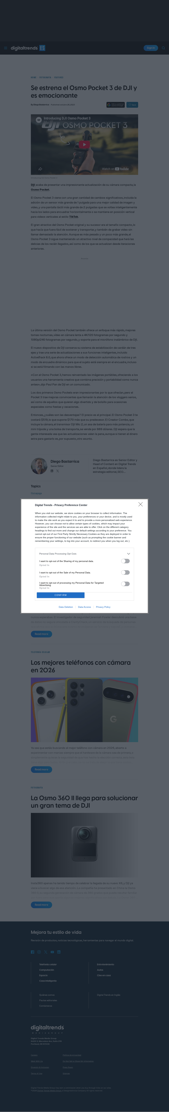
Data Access (84, 607)
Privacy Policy (103, 607)
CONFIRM (61, 595)
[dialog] (84, 556)
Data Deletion (66, 607)
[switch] (125, 561)
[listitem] (84, 554)
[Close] (141, 505)
